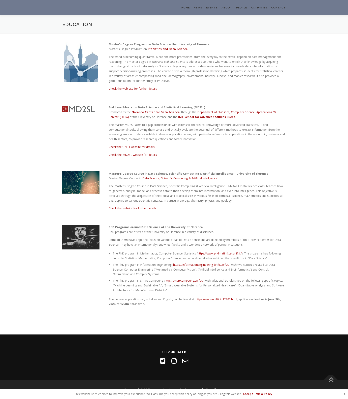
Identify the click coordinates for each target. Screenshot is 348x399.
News (198, 7)
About (227, 7)
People (241, 7)
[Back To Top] (331, 380)
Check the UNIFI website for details (132, 147)
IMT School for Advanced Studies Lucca (206, 117)
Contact (278, 7)
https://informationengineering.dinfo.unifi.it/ (201, 265)
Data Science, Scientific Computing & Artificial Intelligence (179, 178)
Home (185, 7)
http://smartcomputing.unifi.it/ (184, 280)
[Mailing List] (185, 361)
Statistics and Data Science (168, 49)
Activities (259, 7)
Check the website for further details (132, 208)
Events (212, 7)
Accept (248, 394)
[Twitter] (163, 361)
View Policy (264, 394)
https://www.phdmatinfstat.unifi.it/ (220, 253)
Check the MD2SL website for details (133, 155)
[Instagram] (174, 361)
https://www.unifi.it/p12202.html (216, 299)
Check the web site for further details (133, 88)
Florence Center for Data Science (156, 112)
